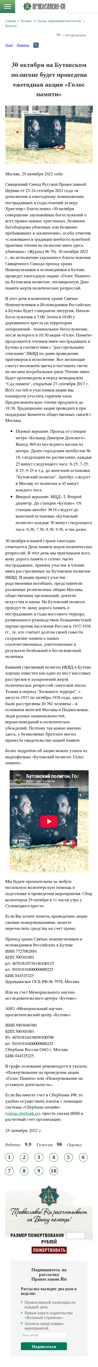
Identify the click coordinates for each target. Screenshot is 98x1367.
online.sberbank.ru (23, 1113)
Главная (10, 21)
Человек (26, 21)
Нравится (23, 45)
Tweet (9, 45)
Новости (10, 26)
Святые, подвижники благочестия (59, 21)
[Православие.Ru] (44, 6)
